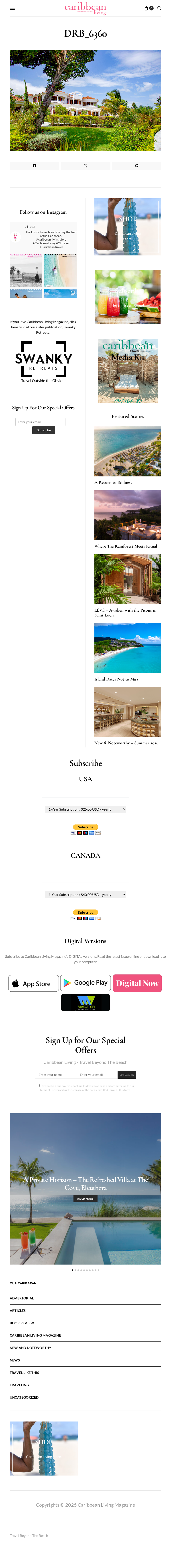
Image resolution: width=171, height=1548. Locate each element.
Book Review (22, 1323)
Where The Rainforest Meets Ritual (125, 546)
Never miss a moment (127, 305)
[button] (72, 1270)
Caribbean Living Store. (43, 1456)
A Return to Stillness (113, 482)
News (15, 1360)
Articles (18, 1311)
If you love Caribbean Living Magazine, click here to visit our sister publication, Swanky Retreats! (43, 326)
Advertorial (22, 1298)
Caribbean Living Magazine (35, 1335)
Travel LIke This (24, 1373)
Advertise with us (127, 386)
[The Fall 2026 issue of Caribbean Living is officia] (26, 270)
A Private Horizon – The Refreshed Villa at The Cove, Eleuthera (85, 1183)
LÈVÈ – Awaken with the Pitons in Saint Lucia (125, 613)
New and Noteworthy (30, 1348)
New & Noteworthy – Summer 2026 (126, 743)
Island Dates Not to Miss (116, 679)
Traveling (19, 1385)
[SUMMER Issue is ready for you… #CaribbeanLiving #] (60, 270)
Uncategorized (24, 1397)
